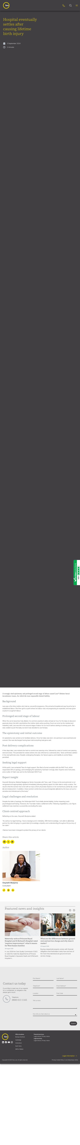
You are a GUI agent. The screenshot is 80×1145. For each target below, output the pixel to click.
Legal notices (37, 1036)
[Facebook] (6, 1042)
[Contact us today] (6, 999)
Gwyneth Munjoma (10, 883)
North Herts (18, 1046)
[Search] (57, 5)
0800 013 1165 (19, 999)
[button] (4, 842)
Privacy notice (46, 1036)
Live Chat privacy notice (71, 1060)
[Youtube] (9, 1042)
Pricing (54, 1060)
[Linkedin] (3, 1042)
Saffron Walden (19, 1049)
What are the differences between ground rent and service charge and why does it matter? (32, 940)
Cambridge (18, 1040)
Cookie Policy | (60, 1060)
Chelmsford (18, 1043)
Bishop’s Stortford (20, 1037)
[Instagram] (12, 1042)
